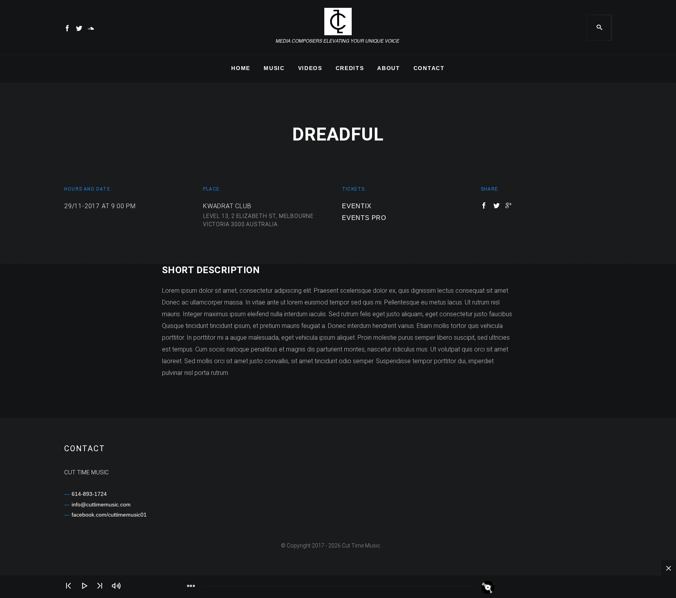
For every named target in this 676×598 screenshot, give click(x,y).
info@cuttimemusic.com (101, 504)
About (388, 68)
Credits (350, 68)
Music (274, 68)
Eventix (357, 206)
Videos (310, 68)
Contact (429, 68)
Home (240, 68)
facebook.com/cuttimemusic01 (109, 515)
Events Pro (364, 217)
